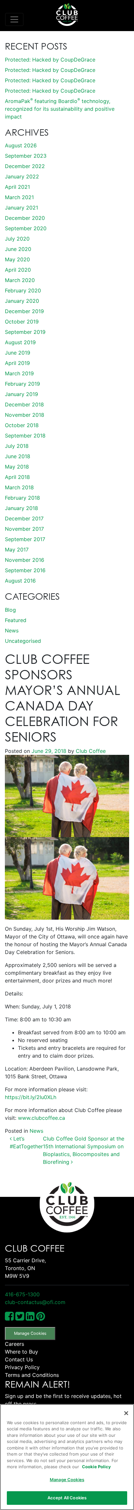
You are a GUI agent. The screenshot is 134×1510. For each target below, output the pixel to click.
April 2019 (17, 363)
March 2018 (19, 487)
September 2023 (26, 156)
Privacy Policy (22, 1367)
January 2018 (21, 508)
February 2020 (23, 290)
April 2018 (17, 477)
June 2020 (18, 249)
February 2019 (22, 383)
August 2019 (20, 342)
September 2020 (26, 228)
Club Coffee (90, 751)
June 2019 (17, 352)
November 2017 (24, 529)
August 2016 (20, 580)
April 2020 (18, 270)
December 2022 (25, 166)
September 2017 (25, 539)
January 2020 (22, 301)
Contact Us (19, 1359)
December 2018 (24, 404)
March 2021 (19, 197)
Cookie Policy (96, 1466)
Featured (15, 620)
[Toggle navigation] (14, 19)
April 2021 (17, 187)
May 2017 (17, 549)
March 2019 (19, 373)
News (12, 630)
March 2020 (20, 280)
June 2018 (17, 456)
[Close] (126, 1413)
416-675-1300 (22, 1294)
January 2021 (21, 207)
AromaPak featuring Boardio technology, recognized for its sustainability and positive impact (59, 109)
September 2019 (25, 332)
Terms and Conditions (32, 1375)
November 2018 (24, 415)
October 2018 (22, 425)
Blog (10, 610)
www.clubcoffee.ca (41, 1118)
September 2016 (25, 570)
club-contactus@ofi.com (35, 1302)
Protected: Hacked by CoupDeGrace (50, 59)
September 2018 (25, 435)
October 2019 (22, 321)
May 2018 (17, 466)
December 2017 (24, 518)
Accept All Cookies (67, 1497)
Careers (14, 1344)
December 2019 (24, 311)
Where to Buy (21, 1351)
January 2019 (21, 394)
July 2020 (17, 238)
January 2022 (22, 176)
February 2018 (22, 497)
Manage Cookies (30, 1333)
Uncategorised (23, 641)
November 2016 (24, 560)
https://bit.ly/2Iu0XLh (30, 1097)
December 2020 (25, 218)
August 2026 (21, 145)
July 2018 (17, 446)
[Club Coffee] (67, 14)
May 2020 (17, 259)
